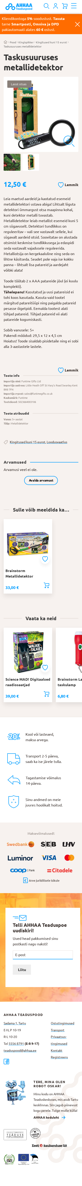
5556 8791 (16, 1044)
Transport (57, 1030)
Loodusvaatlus (57, 442)
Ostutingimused (62, 1023)
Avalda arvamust (41, 480)
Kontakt (56, 1050)
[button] (68, 184)
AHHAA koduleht (46, 1117)
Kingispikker (26, 42)
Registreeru (59, 1057)
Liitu (22, 970)
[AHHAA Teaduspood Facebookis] (25, 1061)
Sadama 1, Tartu (15, 1023)
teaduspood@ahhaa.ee (20, 1050)
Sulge (77, 24)
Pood (13, 42)
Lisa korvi (46, 585)
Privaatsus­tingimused (59, 1040)
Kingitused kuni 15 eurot (51, 42)
